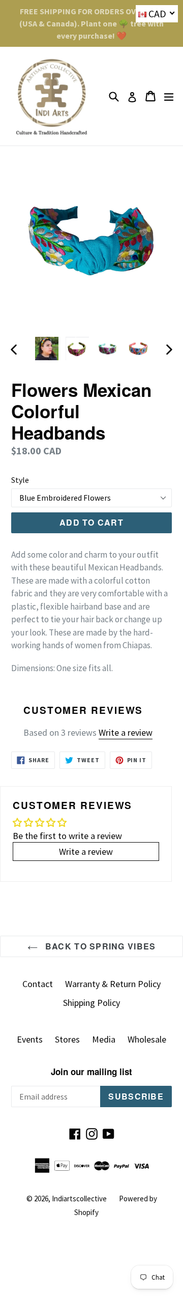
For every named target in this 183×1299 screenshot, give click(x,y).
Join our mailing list (91, 1071)
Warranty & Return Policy (113, 984)
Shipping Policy (91, 1002)
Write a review (125, 732)
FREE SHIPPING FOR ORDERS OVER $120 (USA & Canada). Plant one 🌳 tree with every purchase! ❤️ (91, 23)
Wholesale (147, 1039)
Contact (37, 984)
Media (103, 1039)
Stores (67, 1039)
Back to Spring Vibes (99, 946)
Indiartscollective (79, 1198)
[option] (47, 348)
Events (30, 1039)
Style (20, 480)
